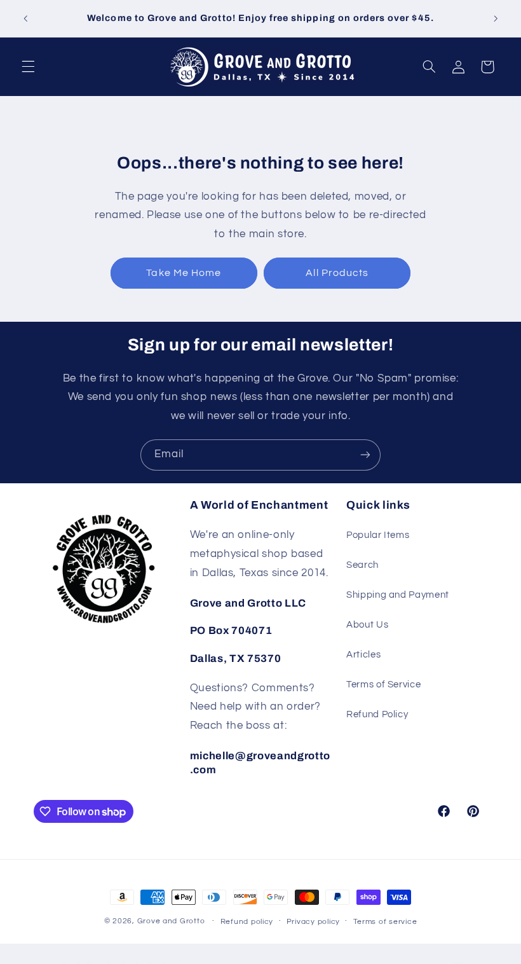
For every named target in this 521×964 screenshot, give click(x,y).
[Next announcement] (496, 18)
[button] (28, 66)
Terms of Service (383, 684)
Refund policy (247, 921)
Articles (363, 654)
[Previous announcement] (25, 18)
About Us (367, 625)
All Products (337, 273)
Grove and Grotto (171, 921)
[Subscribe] (365, 455)
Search (362, 565)
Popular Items (377, 535)
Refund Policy (377, 714)
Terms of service (385, 921)
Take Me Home (183, 273)
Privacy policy (313, 921)
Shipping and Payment (397, 595)
